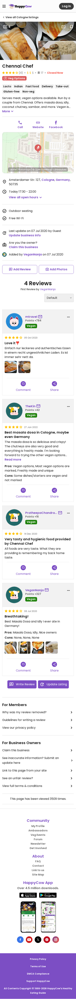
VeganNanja (32, 254)
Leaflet (13, 169)
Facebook (56, 127)
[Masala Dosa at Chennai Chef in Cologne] (38, 648)
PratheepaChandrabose (41, 513)
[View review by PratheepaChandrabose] (14, 517)
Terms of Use (38, 966)
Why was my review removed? (24, 712)
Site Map (38, 874)
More (6, 111)
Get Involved (38, 848)
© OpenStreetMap (42, 169)
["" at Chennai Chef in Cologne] (11, 367)
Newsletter (38, 844)
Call (20, 127)
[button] (38, 148)
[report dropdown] (68, 317)
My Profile (38, 826)
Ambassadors (38, 830)
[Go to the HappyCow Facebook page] (20, 939)
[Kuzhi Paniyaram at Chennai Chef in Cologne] (52, 648)
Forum (38, 839)
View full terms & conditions (22, 786)
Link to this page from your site (24, 770)
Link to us (38, 870)
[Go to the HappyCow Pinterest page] (47, 939)
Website (38, 127)
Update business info (25, 235)
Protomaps (24, 169)
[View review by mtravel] (14, 321)
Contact (38, 866)
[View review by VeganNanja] (14, 595)
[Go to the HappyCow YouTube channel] (29, 939)
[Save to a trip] (63, 27)
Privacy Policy (38, 959)
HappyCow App (38, 882)
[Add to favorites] (71, 27)
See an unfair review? (17, 778)
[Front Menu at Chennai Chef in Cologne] (24, 648)
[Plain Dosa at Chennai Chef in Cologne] (11, 648)
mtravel (31, 317)
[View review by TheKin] (14, 411)
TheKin (30, 406)
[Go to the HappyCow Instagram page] (55, 939)
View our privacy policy (19, 728)
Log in (66, 6)
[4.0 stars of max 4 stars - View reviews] (10, 72)
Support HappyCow (38, 981)
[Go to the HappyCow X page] (38, 939)
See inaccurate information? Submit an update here (30, 760)
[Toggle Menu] (4, 6)
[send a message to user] (41, 317)
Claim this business (23, 247)
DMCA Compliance (38, 973)
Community (38, 820)
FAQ (38, 861)
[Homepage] (20, 6)
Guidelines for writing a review (23, 720)
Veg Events (38, 835)
